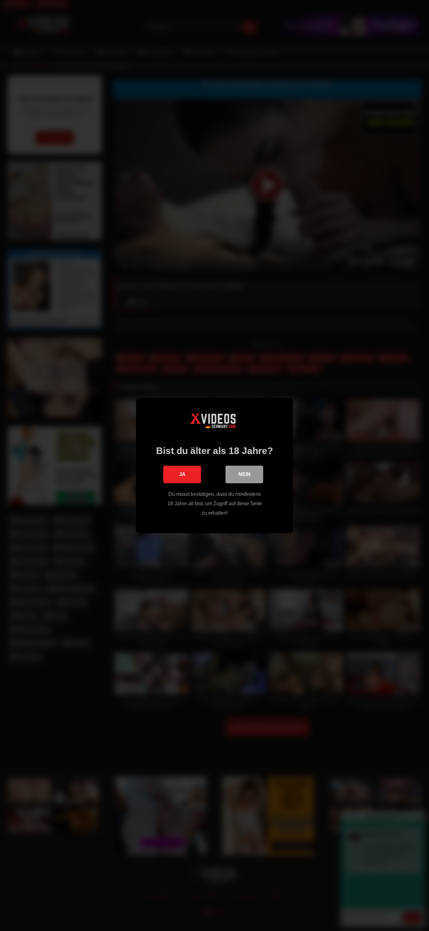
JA (182, 474)
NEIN (244, 474)
